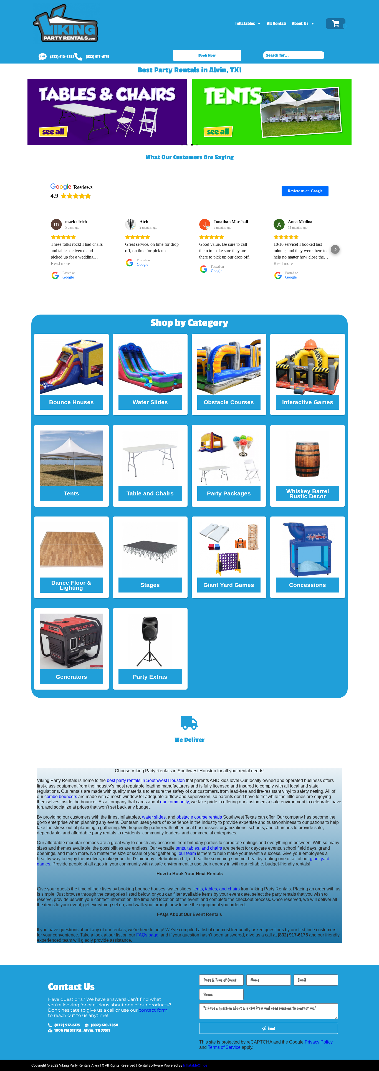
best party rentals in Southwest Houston (146, 780)
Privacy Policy (319, 1042)
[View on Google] (56, 224)
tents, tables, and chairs (199, 848)
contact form (153, 1010)
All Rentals (276, 23)
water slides (154, 817)
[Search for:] (293, 55)
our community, (175, 801)
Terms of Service (224, 1047)
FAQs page (147, 935)
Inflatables (245, 23)
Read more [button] (60, 263)
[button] (182, 145)
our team (187, 853)
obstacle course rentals (199, 817)
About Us (300, 23)
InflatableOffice (195, 1065)
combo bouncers (60, 796)
